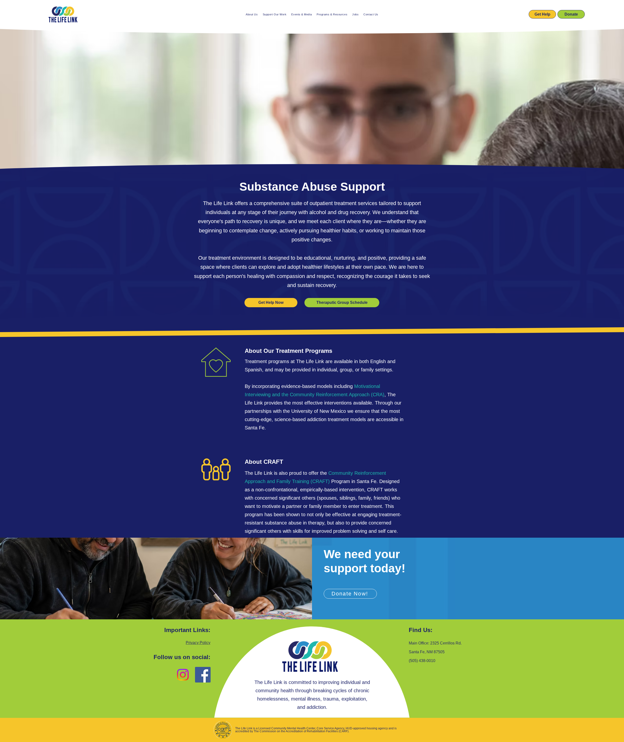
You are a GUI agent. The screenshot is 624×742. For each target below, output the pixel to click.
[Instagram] (183, 675)
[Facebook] (203, 675)
